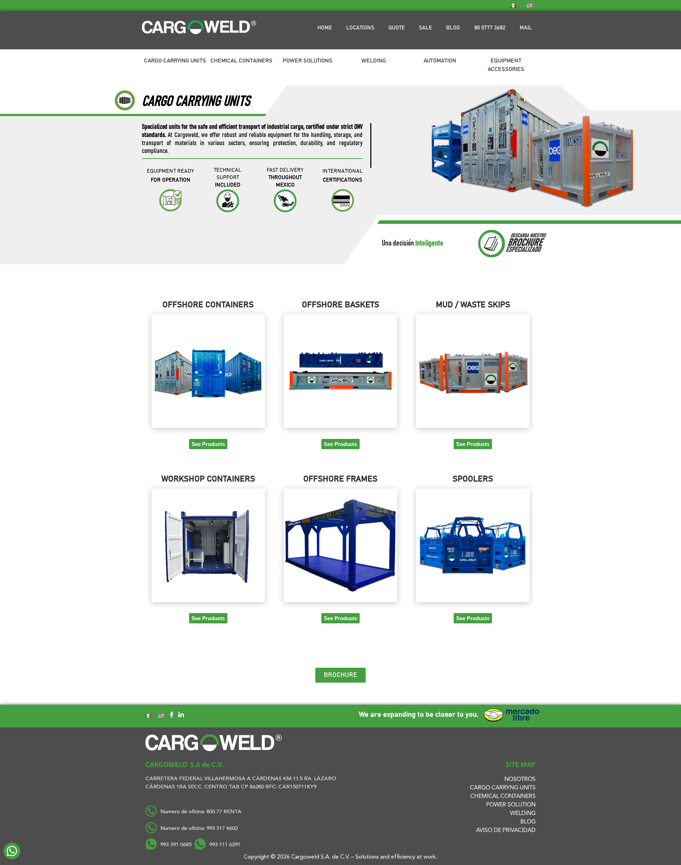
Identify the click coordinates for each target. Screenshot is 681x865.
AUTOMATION (439, 61)
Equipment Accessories (506, 65)
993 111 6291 (224, 845)
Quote (396, 28)
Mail (526, 28)
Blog (453, 28)
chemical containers (503, 796)
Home (324, 28)
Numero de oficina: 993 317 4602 (199, 828)
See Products (208, 444)
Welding (373, 61)
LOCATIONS (360, 28)
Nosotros (520, 779)
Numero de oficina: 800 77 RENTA (201, 812)
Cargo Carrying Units (175, 61)
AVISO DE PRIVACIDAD (506, 830)
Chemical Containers (241, 61)
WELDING (523, 813)
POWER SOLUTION (511, 805)
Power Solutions (307, 61)
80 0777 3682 (489, 28)
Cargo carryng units (503, 788)
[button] (340, 675)
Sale (425, 28)
